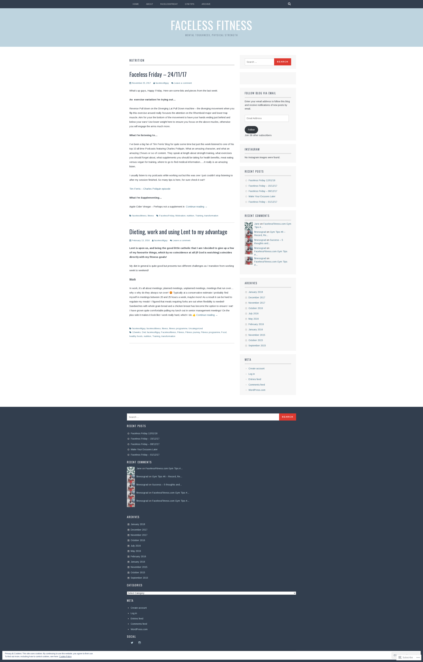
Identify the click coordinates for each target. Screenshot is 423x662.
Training (199, 215)
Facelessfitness (168, 332)
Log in (252, 374)
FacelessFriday (169, 4)
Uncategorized (196, 328)
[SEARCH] (290, 4)
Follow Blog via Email (260, 93)
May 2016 (254, 318)
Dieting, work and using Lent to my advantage (178, 231)
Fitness (180, 332)
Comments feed (257, 384)
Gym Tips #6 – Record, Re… (167, 476)
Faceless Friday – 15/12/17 (263, 185)
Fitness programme (210, 332)
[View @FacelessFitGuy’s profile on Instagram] (139, 642)
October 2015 (256, 340)
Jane (256, 223)
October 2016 (256, 308)
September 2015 (257, 345)
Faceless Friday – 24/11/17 (158, 74)
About (149, 4)
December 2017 (257, 297)
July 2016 (254, 313)
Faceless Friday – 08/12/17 (263, 191)
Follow (251, 129)
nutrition (190, 215)
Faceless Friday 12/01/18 (262, 180)
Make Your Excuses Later (262, 196)
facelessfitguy (162, 83)
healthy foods (136, 336)
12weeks (136, 332)
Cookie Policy (65, 656)
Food (224, 332)
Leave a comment (183, 83)
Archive (206, 4)
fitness (151, 215)
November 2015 (257, 335)
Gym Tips (189, 4)
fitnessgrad (260, 232)
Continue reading (196, 206)
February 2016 (256, 324)
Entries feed (255, 379)
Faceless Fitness (211, 24)
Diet (144, 332)
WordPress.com (257, 390)
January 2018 (256, 292)
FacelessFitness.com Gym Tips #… (164, 468)
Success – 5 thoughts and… (167, 484)
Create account (257, 368)
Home (136, 4)
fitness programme (178, 328)
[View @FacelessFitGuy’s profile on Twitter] (132, 642)
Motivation (180, 215)
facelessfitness (139, 215)
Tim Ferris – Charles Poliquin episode (149, 188)
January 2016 (256, 329)
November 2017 (257, 302)
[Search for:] (260, 62)
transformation (211, 215)
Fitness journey (192, 332)
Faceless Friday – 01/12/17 (263, 202)
